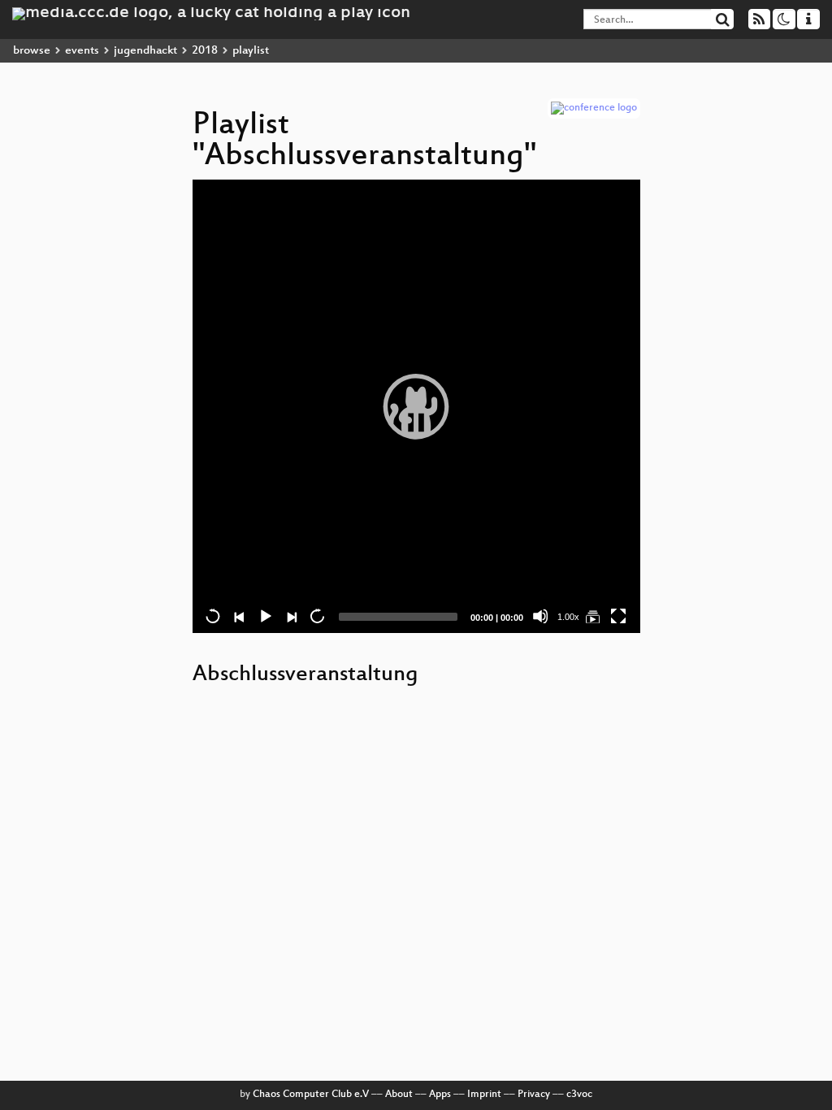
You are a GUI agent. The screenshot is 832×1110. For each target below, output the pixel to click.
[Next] (291, 616)
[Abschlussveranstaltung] (592, 616)
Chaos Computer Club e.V (311, 1094)
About (399, 1094)
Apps (440, 1094)
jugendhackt (145, 51)
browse (31, 51)
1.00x (568, 617)
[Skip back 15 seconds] (213, 616)
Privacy (534, 1094)
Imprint (484, 1094)
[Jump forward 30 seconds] (317, 616)
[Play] (416, 406)
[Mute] (540, 616)
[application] (416, 406)
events (82, 51)
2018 (205, 51)
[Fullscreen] (618, 616)
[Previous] (239, 616)
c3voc (579, 1094)
